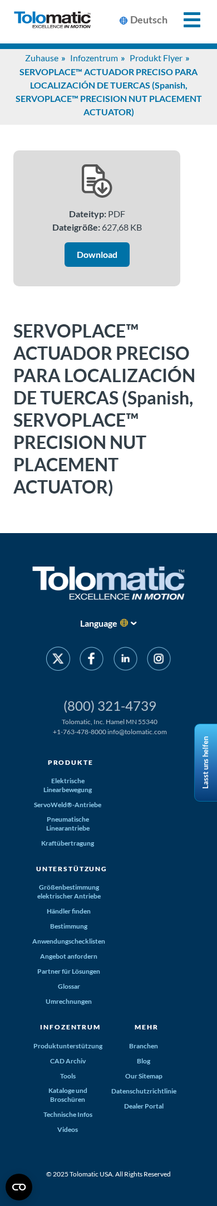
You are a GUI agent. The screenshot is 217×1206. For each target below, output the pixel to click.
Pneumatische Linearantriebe (68, 823)
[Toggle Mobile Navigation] (185, 19)
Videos (67, 1129)
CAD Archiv (68, 1061)
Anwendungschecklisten (68, 941)
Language (98, 623)
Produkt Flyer (156, 57)
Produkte (70, 762)
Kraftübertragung (67, 843)
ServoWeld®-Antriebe (67, 804)
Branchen (143, 1046)
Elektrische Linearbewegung (67, 785)
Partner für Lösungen (68, 971)
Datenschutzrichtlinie (143, 1091)
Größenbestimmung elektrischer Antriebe (69, 891)
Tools (68, 1076)
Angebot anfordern (68, 956)
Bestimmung (68, 926)
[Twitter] (58, 661)
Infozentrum (94, 57)
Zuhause (41, 57)
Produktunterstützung (67, 1046)
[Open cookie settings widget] (19, 1187)
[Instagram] (159, 661)
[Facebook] (91, 661)
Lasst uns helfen (205, 762)
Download (97, 254)
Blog (143, 1061)
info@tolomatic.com (137, 731)
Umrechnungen (69, 1001)
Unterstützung (71, 869)
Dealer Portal (144, 1106)
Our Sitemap (143, 1076)
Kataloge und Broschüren (67, 1095)
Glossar (69, 986)
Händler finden (69, 911)
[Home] (52, 21)
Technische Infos (67, 1114)
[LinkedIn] (125, 661)
